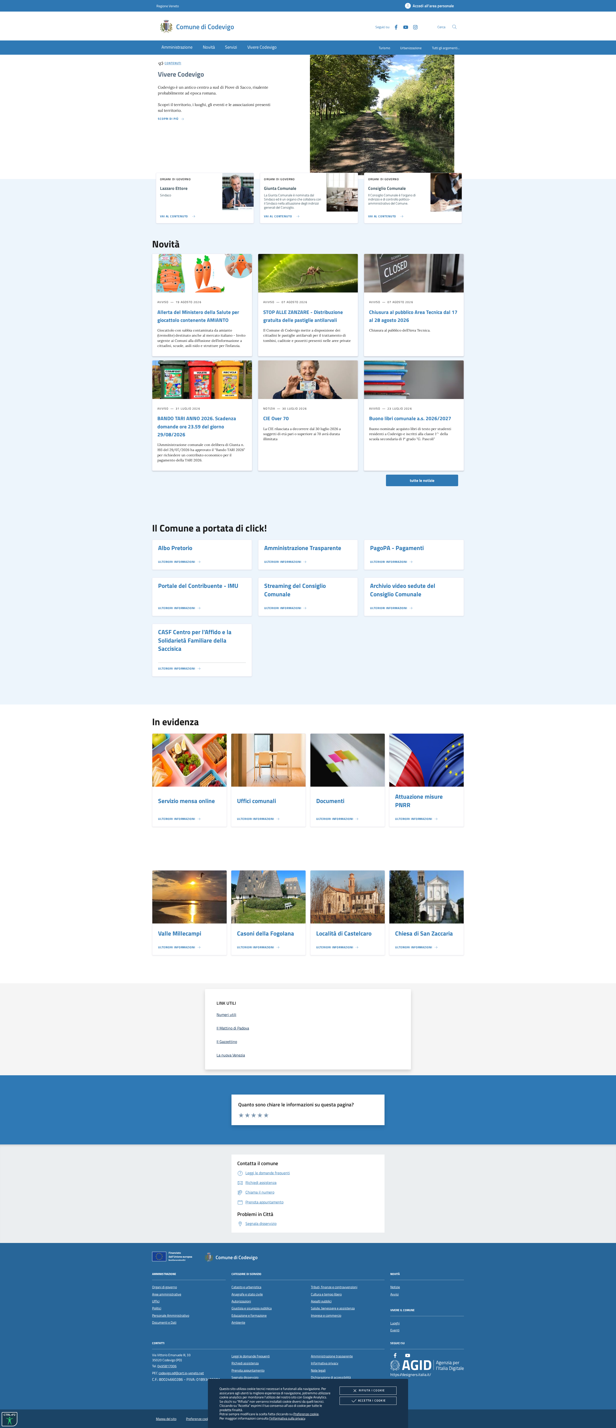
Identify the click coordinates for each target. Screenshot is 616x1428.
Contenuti (173, 63)
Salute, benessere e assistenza (333, 1308)
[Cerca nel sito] (454, 27)
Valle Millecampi (179, 933)
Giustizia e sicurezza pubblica (251, 1308)
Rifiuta (372, 1390)
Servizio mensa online (186, 800)
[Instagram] (413, 26)
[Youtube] (404, 26)
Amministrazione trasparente (332, 1356)
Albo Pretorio (175, 547)
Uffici (156, 1301)
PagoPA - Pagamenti (397, 547)
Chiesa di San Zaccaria (424, 933)
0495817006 (167, 1366)
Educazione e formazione (249, 1315)
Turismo (384, 47)
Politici (156, 1308)
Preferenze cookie (306, 1413)
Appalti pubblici (321, 1301)
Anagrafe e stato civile (247, 1294)
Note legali (318, 1370)
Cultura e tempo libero (326, 1294)
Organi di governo (164, 1287)
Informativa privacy (324, 1363)
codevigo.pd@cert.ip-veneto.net (181, 1373)
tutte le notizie (422, 480)
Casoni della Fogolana (265, 933)
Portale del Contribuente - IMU (198, 585)
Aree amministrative (166, 1294)
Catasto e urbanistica (246, 1287)
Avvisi (394, 1294)
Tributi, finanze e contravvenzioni (334, 1287)
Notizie (395, 1287)
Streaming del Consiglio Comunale (295, 590)
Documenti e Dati (164, 1322)
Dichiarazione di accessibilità (331, 1377)
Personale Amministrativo (170, 1315)
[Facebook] (394, 26)
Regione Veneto (167, 5)
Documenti (330, 800)
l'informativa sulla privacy (287, 1418)
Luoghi (395, 1323)
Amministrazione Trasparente (302, 547)
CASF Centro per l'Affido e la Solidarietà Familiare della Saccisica (194, 640)
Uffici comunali (256, 800)
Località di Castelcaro (344, 933)
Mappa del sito (166, 1418)
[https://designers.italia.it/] (427, 1365)
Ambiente (238, 1322)
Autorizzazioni (241, 1301)
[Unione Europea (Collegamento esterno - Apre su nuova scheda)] (173, 1257)
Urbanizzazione (411, 47)
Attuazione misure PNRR (419, 801)
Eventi (394, 1330)
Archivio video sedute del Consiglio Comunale (402, 590)
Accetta (372, 1400)
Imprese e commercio (326, 1315)
